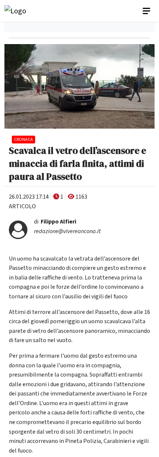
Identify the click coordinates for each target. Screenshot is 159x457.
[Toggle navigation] (147, 11)
